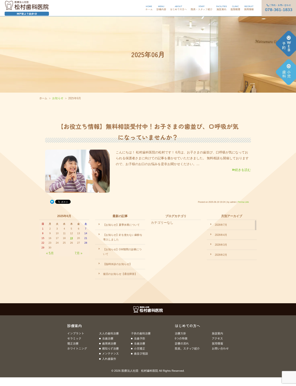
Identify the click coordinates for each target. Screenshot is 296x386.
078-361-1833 (271, 8)
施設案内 (217, 333)
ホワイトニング (77, 348)
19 (71, 238)
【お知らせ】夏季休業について (121, 224)
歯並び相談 (141, 353)
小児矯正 (139, 348)
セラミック (74, 338)
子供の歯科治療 (141, 333)
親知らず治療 (110, 348)
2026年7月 (221, 224)
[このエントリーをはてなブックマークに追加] (52, 202)
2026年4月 (221, 234)
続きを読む (243, 170)
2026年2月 (221, 254)
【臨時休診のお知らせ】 (117, 264)
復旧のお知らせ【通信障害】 (120, 273)
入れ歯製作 (109, 358)
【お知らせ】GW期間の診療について (122, 252)
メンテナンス (110, 353)
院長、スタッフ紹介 (187, 348)
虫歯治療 (107, 338)
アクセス (217, 338)
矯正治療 (73, 343)
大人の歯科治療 (109, 333)
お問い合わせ (220, 348)
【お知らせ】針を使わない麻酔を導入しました (122, 237)
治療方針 (180, 333)
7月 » (78, 253)
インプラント (75, 333)
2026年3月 (221, 244)
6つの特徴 (181, 338)
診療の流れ (182, 343)
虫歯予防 (139, 338)
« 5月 (50, 253)
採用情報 (217, 343)
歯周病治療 (109, 343)
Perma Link (243, 202)
